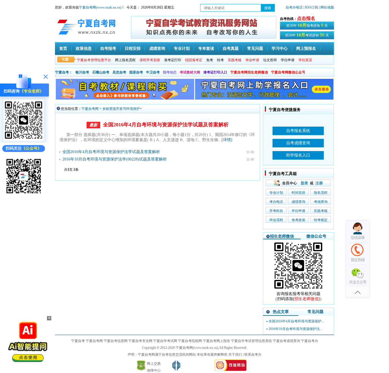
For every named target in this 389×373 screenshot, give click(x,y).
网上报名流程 (125, 60)
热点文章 (281, 312)
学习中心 (280, 48)
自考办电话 (294, 7)
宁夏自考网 (90, 109)
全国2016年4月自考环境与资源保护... (296, 321)
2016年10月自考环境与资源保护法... (295, 329)
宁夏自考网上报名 (216, 341)
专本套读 (206, 48)
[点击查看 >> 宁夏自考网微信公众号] (24, 195)
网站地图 (327, 7)
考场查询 (320, 202)
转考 (220, 60)
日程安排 (133, 48)
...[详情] (225, 140)
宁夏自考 (78, 341)
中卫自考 (153, 72)
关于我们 (235, 354)
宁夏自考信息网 (116, 341)
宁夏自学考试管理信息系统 (251, 341)
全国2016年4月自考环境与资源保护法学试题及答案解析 (166, 124)
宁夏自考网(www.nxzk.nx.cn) (100, 7)
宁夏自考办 (309, 341)
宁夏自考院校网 (190, 341)
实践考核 (320, 211)
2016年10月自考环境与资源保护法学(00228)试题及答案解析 (114, 159)
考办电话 (276, 202)
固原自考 (136, 72)
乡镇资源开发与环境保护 (121, 109)
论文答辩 (270, 60)
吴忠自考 (119, 72)
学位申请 (287, 60)
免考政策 (298, 220)
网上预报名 (306, 48)
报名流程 (320, 193)
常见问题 (255, 48)
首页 (63, 48)
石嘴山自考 (100, 72)
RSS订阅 (312, 7)
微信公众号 (316, 236)
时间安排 (298, 193)
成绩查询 (157, 48)
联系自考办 (252, 354)
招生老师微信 (282, 236)
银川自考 (82, 72)
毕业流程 (276, 220)
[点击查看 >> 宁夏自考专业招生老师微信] (24, 139)
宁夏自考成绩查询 (286, 341)
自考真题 (231, 48)
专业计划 (182, 48)
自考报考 (108, 48)
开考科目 (276, 211)
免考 (209, 60)
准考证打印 (172, 60)
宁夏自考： (63, 72)
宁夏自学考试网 (165, 341)
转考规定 (320, 220)
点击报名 (306, 18)
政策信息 (84, 48)
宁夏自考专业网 (140, 341)
